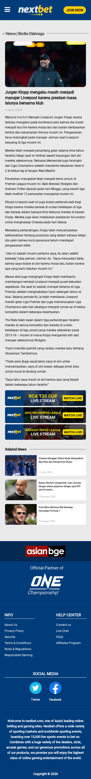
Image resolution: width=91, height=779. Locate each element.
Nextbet (22, 117)
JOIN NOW (74, 10)
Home (9, 33)
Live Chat (62, 631)
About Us (11, 625)
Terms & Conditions (18, 643)
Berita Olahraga (31, 33)
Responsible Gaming (19, 655)
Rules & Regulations (18, 649)
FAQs (59, 637)
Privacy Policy (14, 631)
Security (10, 637)
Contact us (63, 625)
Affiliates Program (68, 643)
